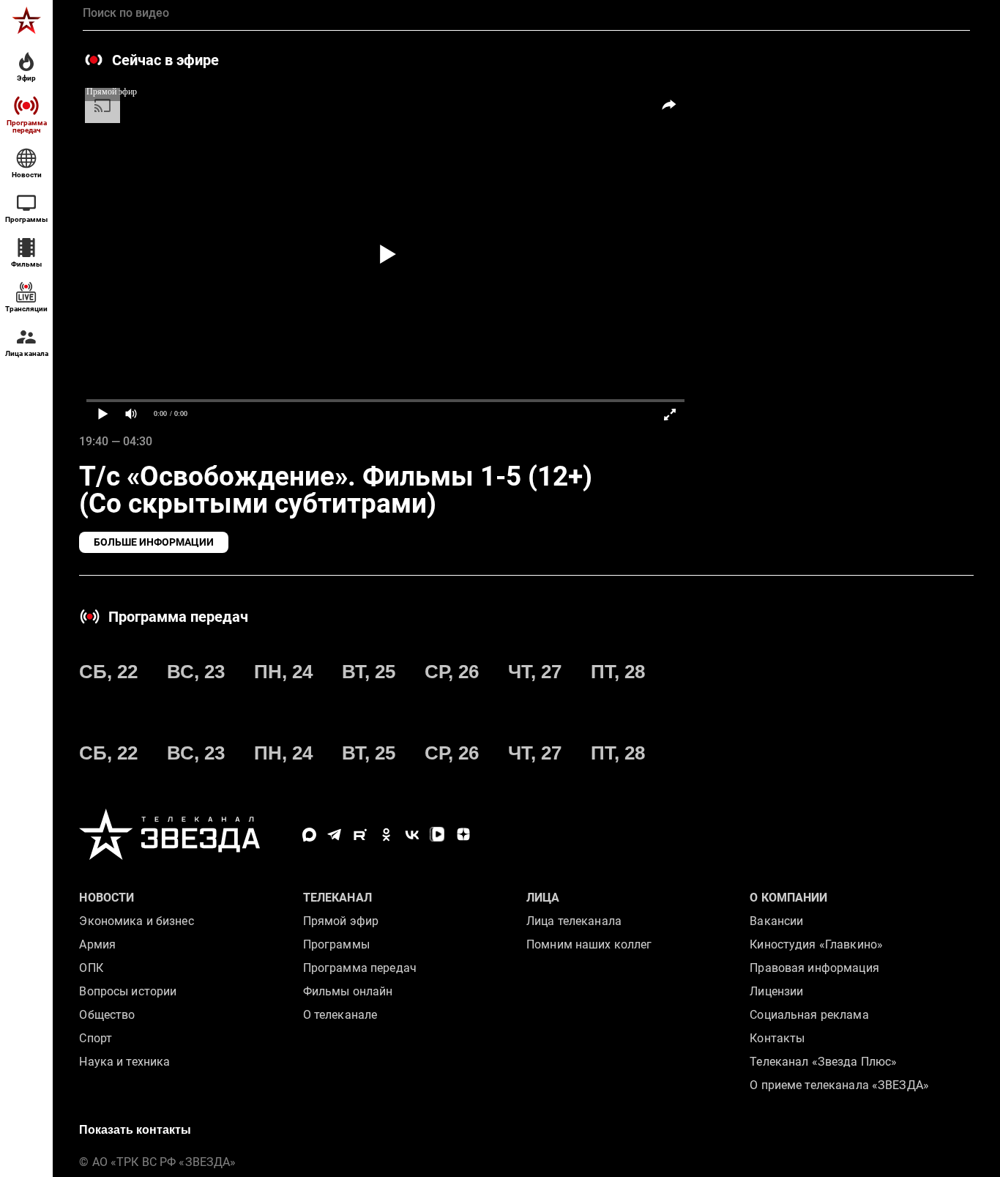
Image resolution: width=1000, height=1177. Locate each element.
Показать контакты (135, 1130)
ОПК (90, 968)
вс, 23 (196, 672)
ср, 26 (452, 672)
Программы (336, 944)
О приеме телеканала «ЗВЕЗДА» (839, 1085)
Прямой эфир (340, 921)
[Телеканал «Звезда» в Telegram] (335, 834)
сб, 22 (108, 672)
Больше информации (154, 542)
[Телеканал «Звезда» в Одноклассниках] (386, 834)
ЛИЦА (543, 898)
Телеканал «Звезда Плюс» (823, 1062)
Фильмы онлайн (348, 991)
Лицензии (776, 991)
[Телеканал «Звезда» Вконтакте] (412, 834)
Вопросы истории (127, 991)
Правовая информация (814, 968)
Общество (107, 1015)
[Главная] (26, 20)
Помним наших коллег (589, 944)
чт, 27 (534, 672)
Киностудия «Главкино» (816, 944)
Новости (106, 898)
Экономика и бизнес (136, 921)
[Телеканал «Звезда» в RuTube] (360, 834)
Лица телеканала (574, 921)
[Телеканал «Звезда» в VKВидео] (437, 834)
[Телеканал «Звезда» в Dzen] (463, 834)
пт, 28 (618, 672)
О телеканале (340, 1015)
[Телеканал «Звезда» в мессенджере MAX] (309, 834)
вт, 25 (368, 672)
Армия (97, 944)
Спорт (95, 1038)
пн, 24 (283, 672)
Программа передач (360, 968)
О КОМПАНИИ (788, 898)
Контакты (777, 1038)
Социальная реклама (809, 1015)
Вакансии (776, 921)
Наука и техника (124, 1062)
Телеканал (337, 898)
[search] (526, 13)
